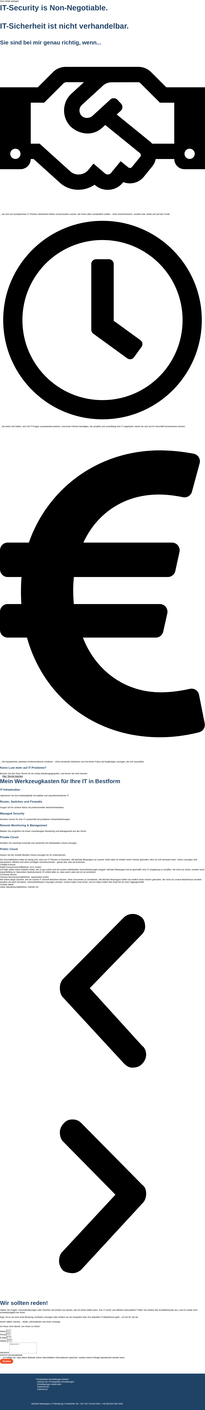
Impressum (42, 1389)
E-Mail (3, 1338)
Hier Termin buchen (12, 776)
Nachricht (5, 1352)
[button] (102, 991)
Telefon (3, 1341)
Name (3, 1331)
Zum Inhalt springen (9, 1)
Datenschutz (43, 1387)
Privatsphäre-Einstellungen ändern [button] (52, 1379)
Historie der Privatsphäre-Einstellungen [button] (55, 1382)
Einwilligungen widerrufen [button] (49, 1384)
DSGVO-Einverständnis (11, 1355)
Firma (3, 1334)
